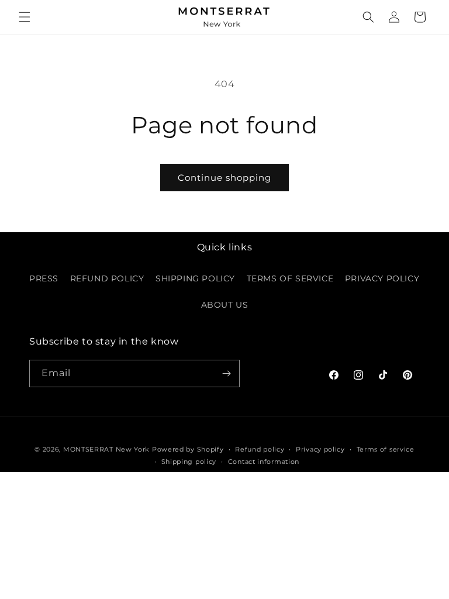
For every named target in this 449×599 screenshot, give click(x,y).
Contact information (263, 461)
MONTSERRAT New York (106, 449)
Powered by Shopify (188, 449)
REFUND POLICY (107, 278)
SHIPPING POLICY (195, 278)
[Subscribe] (226, 373)
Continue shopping (224, 177)
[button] (24, 17)
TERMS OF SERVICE (290, 278)
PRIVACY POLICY (382, 278)
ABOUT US (224, 305)
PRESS (43, 278)
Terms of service (386, 449)
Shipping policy (189, 461)
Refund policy (259, 449)
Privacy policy (320, 449)
